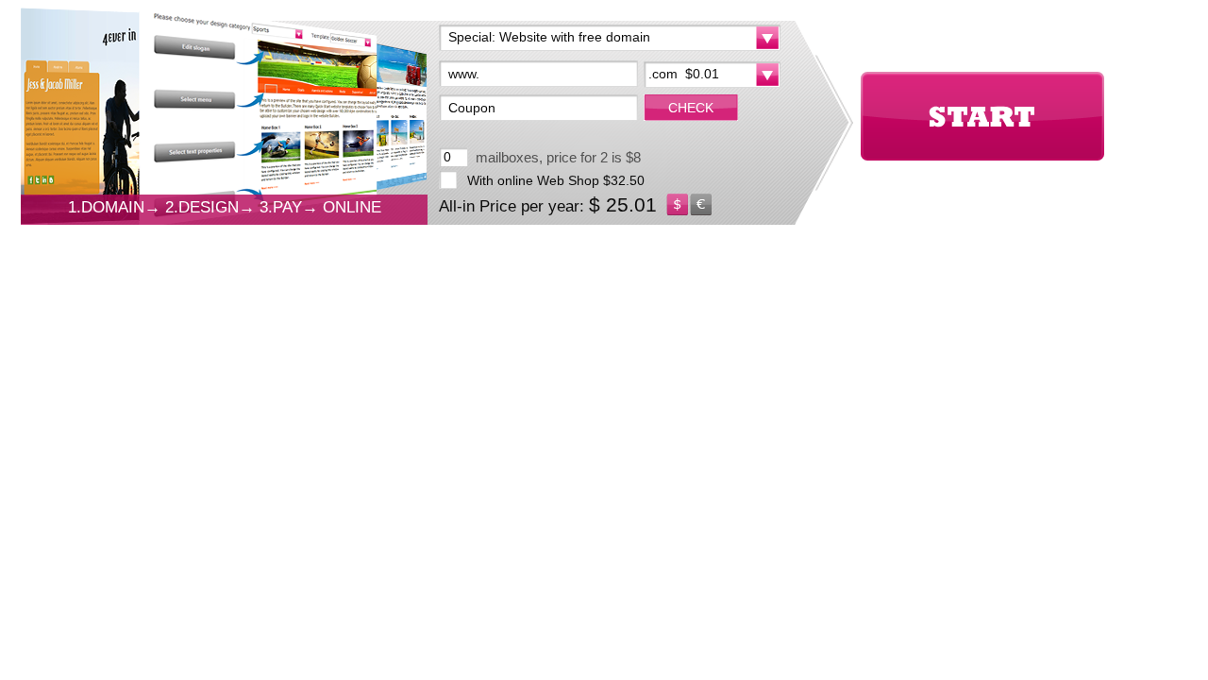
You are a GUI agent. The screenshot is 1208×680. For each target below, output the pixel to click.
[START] (982, 116)
